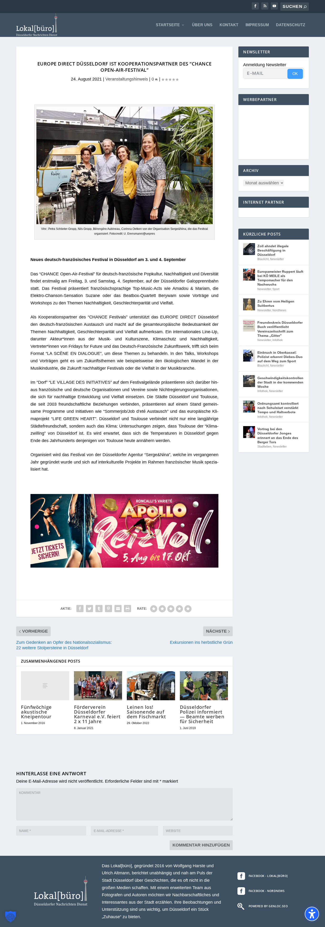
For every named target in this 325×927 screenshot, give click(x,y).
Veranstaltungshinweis (126, 79)
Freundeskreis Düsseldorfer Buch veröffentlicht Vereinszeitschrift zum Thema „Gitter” (280, 329)
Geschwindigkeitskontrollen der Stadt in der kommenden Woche (280, 382)
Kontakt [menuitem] (229, 25)
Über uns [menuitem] (202, 25)
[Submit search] (305, 6)
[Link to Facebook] (255, 6)
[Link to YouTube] (274, 6)
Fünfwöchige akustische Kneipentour (36, 712)
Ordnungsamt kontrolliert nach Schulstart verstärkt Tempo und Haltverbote (278, 408)
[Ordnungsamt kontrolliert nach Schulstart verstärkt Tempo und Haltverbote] (249, 407)
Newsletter (277, 259)
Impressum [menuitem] (257, 25)
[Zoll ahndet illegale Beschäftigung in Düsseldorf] (249, 249)
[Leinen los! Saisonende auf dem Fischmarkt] (151, 685)
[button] (10, 916)
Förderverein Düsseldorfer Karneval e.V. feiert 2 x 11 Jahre (97, 714)
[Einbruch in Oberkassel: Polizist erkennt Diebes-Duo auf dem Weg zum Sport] (249, 356)
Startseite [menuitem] (168, 25)
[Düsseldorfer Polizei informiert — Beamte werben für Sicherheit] (204, 685)
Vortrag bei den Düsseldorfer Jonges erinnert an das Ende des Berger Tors (277, 435)
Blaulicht (263, 259)
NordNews (279, 310)
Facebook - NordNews (267, 891)
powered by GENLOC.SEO (268, 906)
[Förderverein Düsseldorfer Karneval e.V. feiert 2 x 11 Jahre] (98, 685)
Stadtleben (264, 446)
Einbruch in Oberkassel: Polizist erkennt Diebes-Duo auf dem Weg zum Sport (280, 357)
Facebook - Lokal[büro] (268, 876)
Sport (275, 289)
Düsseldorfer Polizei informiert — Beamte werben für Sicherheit (202, 714)
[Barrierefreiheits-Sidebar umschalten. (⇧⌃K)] (312, 914)
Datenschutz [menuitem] (290, 25)
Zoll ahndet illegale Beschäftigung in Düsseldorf (273, 250)
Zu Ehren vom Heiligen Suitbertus (275, 303)
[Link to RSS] (264, 6)
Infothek (277, 340)
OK (295, 74)
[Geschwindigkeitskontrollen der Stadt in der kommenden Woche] (249, 381)
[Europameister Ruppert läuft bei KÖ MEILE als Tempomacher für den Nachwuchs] (249, 275)
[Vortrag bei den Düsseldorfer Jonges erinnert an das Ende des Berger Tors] (249, 432)
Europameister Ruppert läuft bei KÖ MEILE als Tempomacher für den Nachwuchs (280, 278)
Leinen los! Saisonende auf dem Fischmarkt (146, 712)
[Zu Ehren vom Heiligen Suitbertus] (249, 304)
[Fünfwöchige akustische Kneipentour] (45, 685)
